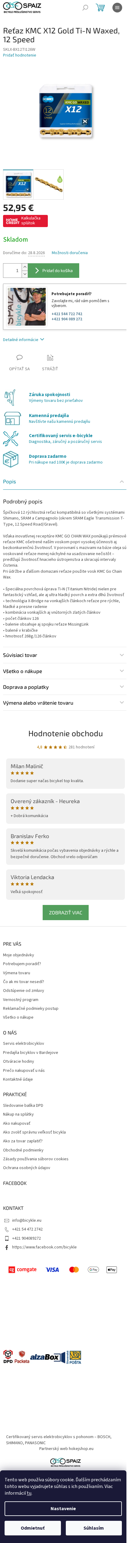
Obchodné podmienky (23, 1150)
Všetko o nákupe (18, 1017)
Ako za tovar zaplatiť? (23, 1141)
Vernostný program (20, 1000)
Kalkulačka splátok (31, 220)
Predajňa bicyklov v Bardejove (30, 1053)
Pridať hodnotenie (19, 55)
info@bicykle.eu (26, 1220)
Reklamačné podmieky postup (30, 1009)
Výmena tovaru (16, 973)
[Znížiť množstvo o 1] (25, 274)
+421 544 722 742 (66, 314)
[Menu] (117, 8)
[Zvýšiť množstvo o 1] (25, 267)
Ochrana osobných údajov (26, 1168)
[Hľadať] (85, 8)
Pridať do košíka (57, 270)
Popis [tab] (9, 481)
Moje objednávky (18, 955)
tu (29, 1493)
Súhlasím (93, 1528)
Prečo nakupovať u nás (24, 1071)
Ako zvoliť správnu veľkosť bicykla (34, 1132)
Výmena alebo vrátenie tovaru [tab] (38, 702)
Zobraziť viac (65, 912)
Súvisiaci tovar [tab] (20, 655)
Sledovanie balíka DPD (23, 1106)
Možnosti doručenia (70, 253)
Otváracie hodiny (18, 1062)
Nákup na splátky (18, 1114)
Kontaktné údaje (18, 1079)
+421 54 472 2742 (27, 1229)
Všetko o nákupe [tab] (22, 671)
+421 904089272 (26, 1238)
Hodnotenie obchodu (65, 733)
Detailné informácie (20, 340)
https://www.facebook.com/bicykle (44, 1247)
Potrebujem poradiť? (22, 964)
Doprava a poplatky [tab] (26, 687)
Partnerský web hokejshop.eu (66, 1449)
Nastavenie (63, 1508)
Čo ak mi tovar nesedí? (23, 982)
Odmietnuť (32, 1528)
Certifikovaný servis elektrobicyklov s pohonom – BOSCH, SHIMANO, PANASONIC (59, 1440)
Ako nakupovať (16, 1124)
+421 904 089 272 (66, 319)
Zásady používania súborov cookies (36, 1159)
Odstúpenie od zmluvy (23, 991)
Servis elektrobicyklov (23, 1044)
